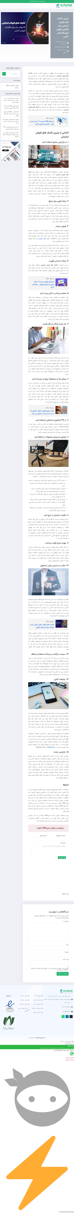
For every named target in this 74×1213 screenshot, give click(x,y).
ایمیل (66, 952)
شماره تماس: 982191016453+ (37, 1)
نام (67, 945)
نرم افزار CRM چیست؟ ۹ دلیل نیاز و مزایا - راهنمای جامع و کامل (42, 122)
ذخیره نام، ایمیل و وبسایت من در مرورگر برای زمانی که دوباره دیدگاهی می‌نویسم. (50, 969)
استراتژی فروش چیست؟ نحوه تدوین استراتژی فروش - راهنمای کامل (43, 284)
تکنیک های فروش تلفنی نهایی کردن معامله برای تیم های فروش (42, 626)
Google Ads (51, 747)
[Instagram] (71, 1016)
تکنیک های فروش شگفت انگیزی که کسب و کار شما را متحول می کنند (42, 412)
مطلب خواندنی (14, 85)
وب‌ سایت (66, 959)
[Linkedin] (67, 1016)
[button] (55, 6)
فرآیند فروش (42, 239)
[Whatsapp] (63, 1016)
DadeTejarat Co (40, 1038)
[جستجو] (4, 74)
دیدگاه (66, 921)
